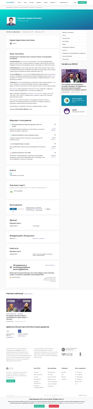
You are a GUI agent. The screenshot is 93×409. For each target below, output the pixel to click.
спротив (53, 76)
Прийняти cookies (39, 406)
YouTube (79, 381)
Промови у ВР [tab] (39, 32)
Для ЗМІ (63, 372)
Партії (25, 2)
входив (21, 68)
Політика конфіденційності (39, 386)
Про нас (36, 372)
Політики (31, 2)
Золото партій (52, 377)
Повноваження (63, 2)
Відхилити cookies (54, 406)
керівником (14, 88)
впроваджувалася (51, 74)
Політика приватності (37, 382)
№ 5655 (54, 146)
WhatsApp (79, 377)
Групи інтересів (52, 384)
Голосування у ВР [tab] (27, 32)
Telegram (79, 379)
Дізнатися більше (49, 265)
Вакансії (63, 377)
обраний (20, 82)
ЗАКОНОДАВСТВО (11, 314)
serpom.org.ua (22, 336)
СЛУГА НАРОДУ (18, 191)
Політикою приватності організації (73, 403)
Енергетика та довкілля (38, 238)
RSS (62, 374)
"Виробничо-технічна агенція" (35, 93)
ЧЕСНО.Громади (52, 381)
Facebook (79, 372)
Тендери (63, 379)
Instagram (79, 374)
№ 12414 (53, 155)
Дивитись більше (28, 293)
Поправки (50, 386)
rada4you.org (9, 337)
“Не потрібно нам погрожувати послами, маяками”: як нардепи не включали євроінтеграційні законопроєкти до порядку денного (74, 87)
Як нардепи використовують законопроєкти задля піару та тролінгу (17, 317)
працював (15, 100)
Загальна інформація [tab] (13, 32)
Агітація (45, 2)
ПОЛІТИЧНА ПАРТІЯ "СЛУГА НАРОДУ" (34, 209)
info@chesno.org (83, 395)
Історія (36, 377)
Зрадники (38, 2)
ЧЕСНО (19, 2)
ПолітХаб (50, 374)
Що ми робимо (52, 368)
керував (49, 93)
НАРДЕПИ (20, 314)
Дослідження (51, 372)
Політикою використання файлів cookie (45, 403)
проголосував (23, 61)
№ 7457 (54, 129)
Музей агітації (52, 379)
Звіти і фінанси (38, 374)
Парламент (53, 2)
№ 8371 (54, 137)
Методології (37, 379)
